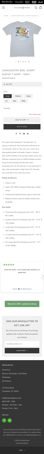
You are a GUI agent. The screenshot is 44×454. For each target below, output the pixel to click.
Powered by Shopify (22, 443)
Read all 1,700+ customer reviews (22, 304)
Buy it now (22, 127)
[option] (22, 38)
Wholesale (6, 377)
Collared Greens (8, 78)
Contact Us (6, 370)
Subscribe (20, 351)
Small (8, 96)
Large (28, 96)
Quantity (6, 108)
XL (6, 101)
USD (21, 450)
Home (6, 16)
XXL (14, 101)
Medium (18, 96)
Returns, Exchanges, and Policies (14, 373)
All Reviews (6, 381)
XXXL (23, 101)
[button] (18, 61)
